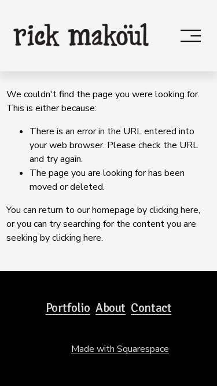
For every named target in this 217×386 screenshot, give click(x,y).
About (110, 308)
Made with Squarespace (120, 349)
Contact (151, 308)
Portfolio (68, 308)
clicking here (173, 210)
